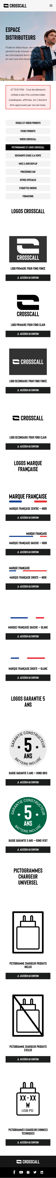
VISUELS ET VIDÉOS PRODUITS (28, 122)
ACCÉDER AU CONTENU (29, 277)
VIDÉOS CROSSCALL (28, 139)
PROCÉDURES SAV (28, 171)
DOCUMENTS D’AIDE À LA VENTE (28, 155)
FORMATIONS (28, 196)
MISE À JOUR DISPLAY (28, 163)
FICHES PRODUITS (28, 131)
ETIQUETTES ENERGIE (28, 188)
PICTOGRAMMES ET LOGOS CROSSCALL (28, 147)
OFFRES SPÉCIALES (28, 179)
